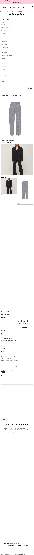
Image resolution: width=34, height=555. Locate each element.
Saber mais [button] (25, 545)
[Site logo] (17, 7)
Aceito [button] (16, 549)
